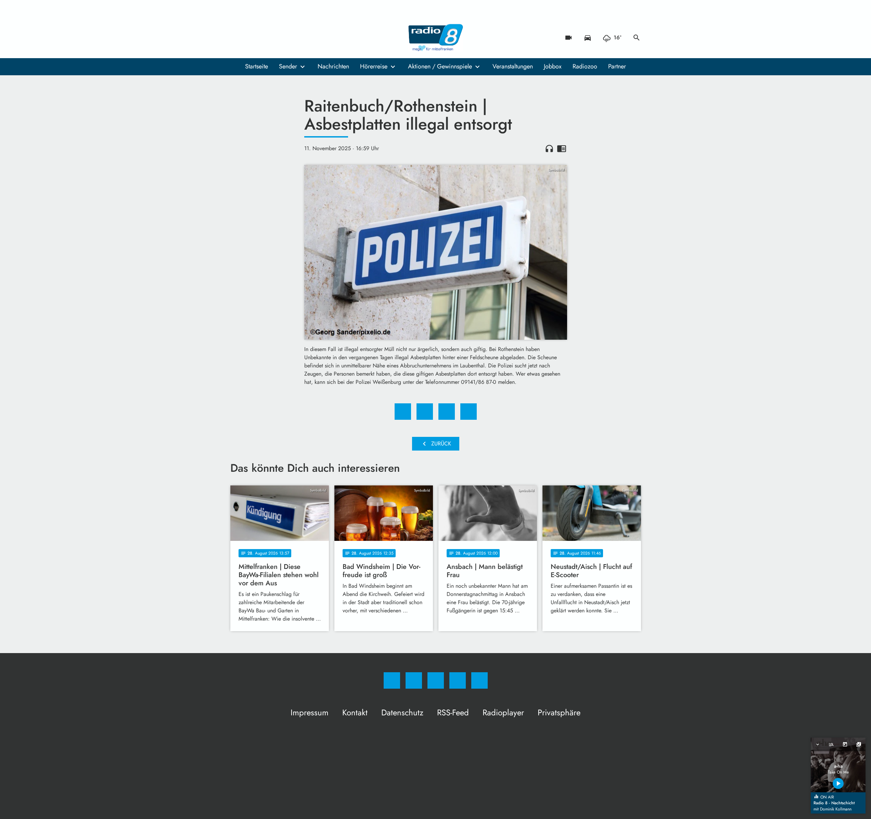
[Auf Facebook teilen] (403, 411)
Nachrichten (333, 66)
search (636, 38)
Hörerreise (373, 66)
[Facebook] (237, 37)
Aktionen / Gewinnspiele (440, 66)
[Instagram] (251, 37)
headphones (549, 148)
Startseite (256, 66)
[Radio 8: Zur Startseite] (435, 37)
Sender (288, 66)
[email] (292, 37)
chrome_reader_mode (561, 148)
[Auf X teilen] (425, 411)
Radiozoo (585, 66)
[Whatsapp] (264, 37)
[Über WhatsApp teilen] (446, 411)
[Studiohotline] (278, 37)
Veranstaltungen (512, 66)
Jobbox (553, 66)
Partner (617, 66)
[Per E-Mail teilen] (468, 411)
